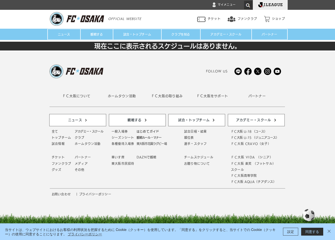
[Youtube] (277, 71)
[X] (257, 71)
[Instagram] (267, 71)
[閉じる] (329, 231)
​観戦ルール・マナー (149, 137)
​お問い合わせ (61, 194)
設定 (290, 231)
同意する (312, 231)
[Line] (238, 71)
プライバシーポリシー (85, 233)
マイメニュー (227, 4)
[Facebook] (248, 71)
